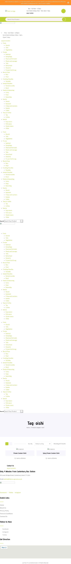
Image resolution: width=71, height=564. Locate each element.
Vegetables (9, 50)
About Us (3, 508)
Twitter (4, 535)
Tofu (7, 47)
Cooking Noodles (8, 79)
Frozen (5, 52)
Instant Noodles (7, 83)
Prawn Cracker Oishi (20, 453)
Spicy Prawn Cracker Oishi (51, 453)
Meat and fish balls (11, 59)
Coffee (8, 117)
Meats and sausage (11, 61)
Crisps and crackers (11, 106)
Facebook (5, 529)
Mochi (7, 101)
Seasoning (9, 97)
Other (7, 128)
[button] (20, 458)
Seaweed (8, 103)
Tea (7, 115)
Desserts (8, 68)
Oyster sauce (9, 126)
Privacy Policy (4, 510)
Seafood (8, 54)
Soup (7, 94)
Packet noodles (10, 85)
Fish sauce (9, 124)
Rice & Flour (6, 72)
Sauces (5, 119)
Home (28, 427)
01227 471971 (30, 13)
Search (2, 221)
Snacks (5, 99)
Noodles (8, 81)
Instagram (5, 532)
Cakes (7, 110)
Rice (7, 74)
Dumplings (9, 56)
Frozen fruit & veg (11, 70)
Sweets (8, 108)
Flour (7, 77)
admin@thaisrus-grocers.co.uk (13, 479)
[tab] (6, 443)
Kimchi (8, 45)
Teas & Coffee (7, 112)
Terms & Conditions (6, 513)
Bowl (7, 88)
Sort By (30, 443)
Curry (7, 92)
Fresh (4, 43)
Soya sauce (9, 121)
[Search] (22, 221)
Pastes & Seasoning (8, 90)
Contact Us (3, 516)
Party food (9, 65)
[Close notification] (68, 3)
